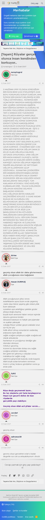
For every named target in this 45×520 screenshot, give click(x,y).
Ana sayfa (29, 517)
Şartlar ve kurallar (20, 510)
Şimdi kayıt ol (30, 36)
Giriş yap (15, 36)
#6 (43, 448)
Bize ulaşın (6, 510)
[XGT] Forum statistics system (22, 499)
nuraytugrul (7, 67)
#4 (43, 384)
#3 (43, 293)
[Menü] (3, 3)
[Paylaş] (39, 83)
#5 (43, 424)
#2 (43, 266)
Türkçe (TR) (9, 504)
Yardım (20, 517)
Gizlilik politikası (8, 517)
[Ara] (42, 3)
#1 (43, 83)
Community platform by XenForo (22, 497)
